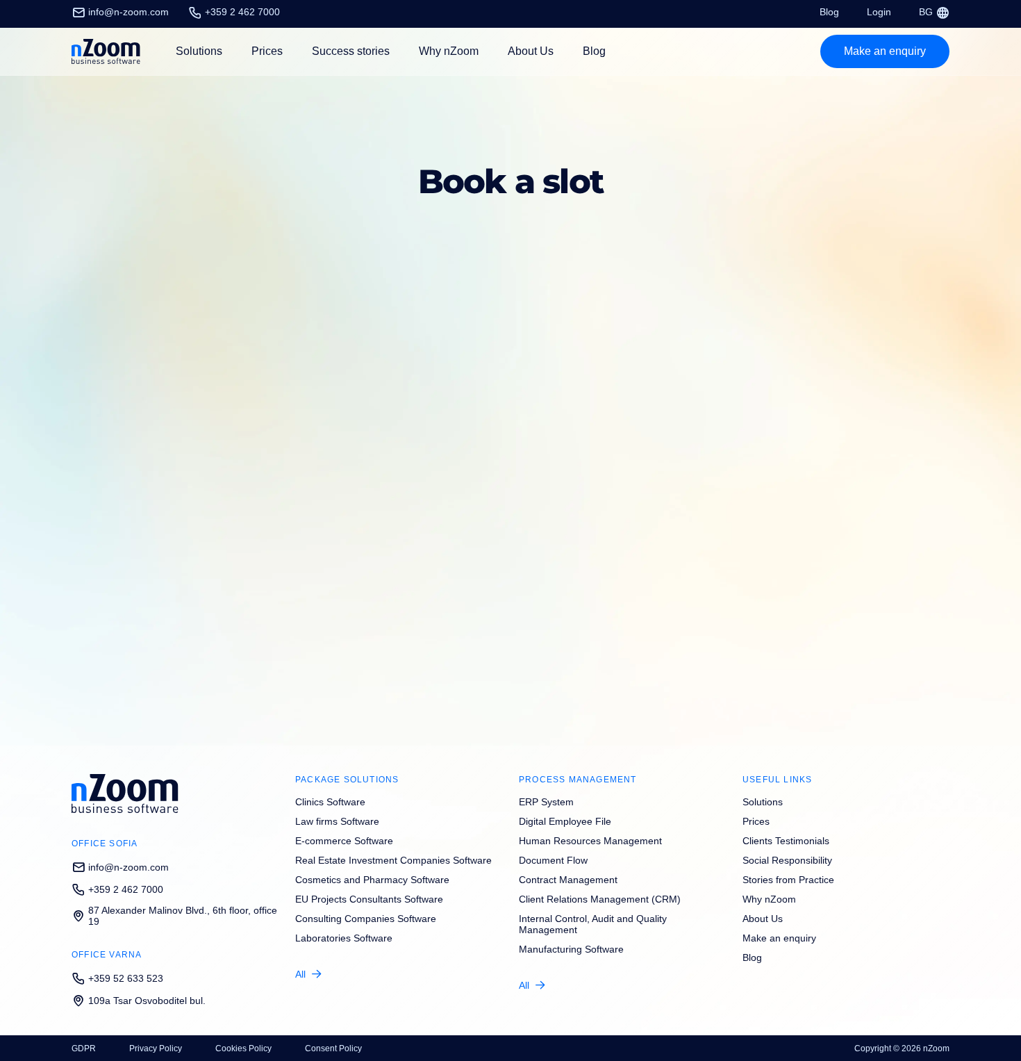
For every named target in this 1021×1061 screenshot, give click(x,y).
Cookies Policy (243, 1048)
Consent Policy (333, 1048)
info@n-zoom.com (128, 11)
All (300, 974)
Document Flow (553, 860)
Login (879, 11)
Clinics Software (330, 801)
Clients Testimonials (785, 840)
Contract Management (568, 879)
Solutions (762, 801)
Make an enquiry (779, 938)
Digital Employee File (565, 821)
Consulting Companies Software (365, 918)
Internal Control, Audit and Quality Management (593, 924)
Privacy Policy (155, 1048)
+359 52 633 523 (125, 978)
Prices (267, 51)
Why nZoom (449, 51)
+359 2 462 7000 (242, 11)
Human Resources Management (590, 840)
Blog (829, 11)
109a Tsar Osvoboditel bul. (147, 1000)
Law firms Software (337, 821)
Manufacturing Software (571, 949)
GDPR (84, 1048)
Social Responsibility (787, 860)
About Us (531, 51)
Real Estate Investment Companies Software (393, 860)
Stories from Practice (788, 879)
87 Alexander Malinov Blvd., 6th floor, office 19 (182, 916)
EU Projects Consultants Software (369, 899)
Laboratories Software (343, 938)
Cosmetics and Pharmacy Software (372, 879)
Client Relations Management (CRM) (600, 899)
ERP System (546, 801)
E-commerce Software (344, 840)
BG (927, 11)
